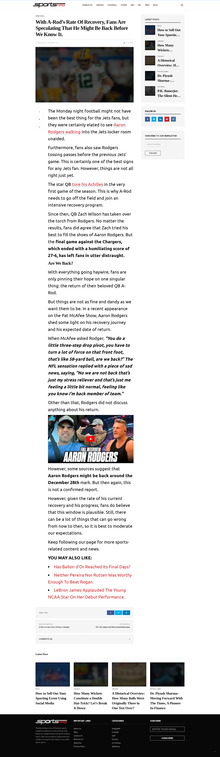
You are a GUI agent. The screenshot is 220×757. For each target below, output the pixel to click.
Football (112, 5)
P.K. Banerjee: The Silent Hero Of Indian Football (168, 93)
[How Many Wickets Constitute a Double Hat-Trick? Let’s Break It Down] (150, 45)
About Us (77, 728)
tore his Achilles (87, 184)
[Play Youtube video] (91, 439)
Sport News (40, 16)
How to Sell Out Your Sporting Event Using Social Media (168, 32)
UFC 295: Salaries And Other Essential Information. (113, 627)
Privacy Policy (79, 746)
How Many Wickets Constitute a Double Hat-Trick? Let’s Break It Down (168, 48)
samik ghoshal (41, 42)
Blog (155, 5)
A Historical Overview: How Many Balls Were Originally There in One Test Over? (168, 63)
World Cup (87, 5)
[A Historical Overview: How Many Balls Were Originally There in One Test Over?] (150, 60)
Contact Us (78, 735)
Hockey (115, 739)
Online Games (162, 71)
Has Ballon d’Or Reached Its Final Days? (92, 566)
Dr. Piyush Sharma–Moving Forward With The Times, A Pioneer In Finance (167, 78)
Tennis (124, 5)
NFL (139, 5)
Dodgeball (116, 728)
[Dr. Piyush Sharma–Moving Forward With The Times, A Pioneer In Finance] (150, 75)
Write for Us (78, 739)
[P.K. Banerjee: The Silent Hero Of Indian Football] (150, 90)
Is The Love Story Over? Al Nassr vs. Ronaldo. (54, 627)
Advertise (77, 743)
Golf (113, 735)
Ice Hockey (116, 743)
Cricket (100, 5)
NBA (132, 5)
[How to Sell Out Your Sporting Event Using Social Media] (150, 29)
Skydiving (116, 746)
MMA (147, 5)
